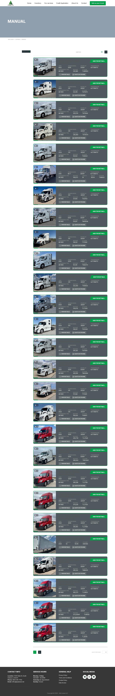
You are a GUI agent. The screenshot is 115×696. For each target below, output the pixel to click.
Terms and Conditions (65, 677)
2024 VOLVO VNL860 (70, 190)
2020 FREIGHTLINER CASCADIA (69, 299)
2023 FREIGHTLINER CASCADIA (69, 62)
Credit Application (62, 3)
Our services (48, 3)
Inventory (37, 3)
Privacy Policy (63, 675)
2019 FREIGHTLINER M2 (71, 168)
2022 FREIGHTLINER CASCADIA (69, 364)
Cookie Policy (63, 680)
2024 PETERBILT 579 (69, 126)
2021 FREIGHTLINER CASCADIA (69, 212)
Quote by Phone (80, 74)
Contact (84, 3)
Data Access (62, 682)
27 (104, 652)
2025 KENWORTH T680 (71, 233)
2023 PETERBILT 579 (69, 83)
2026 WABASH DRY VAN (71, 538)
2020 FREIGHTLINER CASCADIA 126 (69, 429)
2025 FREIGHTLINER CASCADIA (69, 255)
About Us (75, 3)
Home (29, 3)
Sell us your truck (98, 3)
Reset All (26, 51)
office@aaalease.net (18, 682)
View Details (65, 74)
